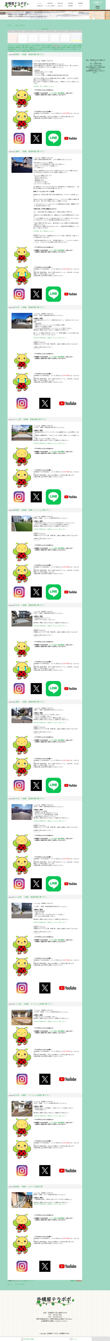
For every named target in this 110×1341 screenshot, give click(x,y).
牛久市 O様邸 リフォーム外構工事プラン (32, 1095)
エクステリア (12, 45)
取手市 (38, 45)
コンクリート (68, 49)
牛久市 (19, 45)
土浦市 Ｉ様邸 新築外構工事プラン (29, 151)
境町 (24, 51)
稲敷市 (32, 47)
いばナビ (20, 49)
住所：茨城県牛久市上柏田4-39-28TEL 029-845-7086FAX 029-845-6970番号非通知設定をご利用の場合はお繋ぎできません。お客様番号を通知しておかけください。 (95, 66)
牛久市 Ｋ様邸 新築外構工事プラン (29, 307)
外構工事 (55, 49)
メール (75, 1339)
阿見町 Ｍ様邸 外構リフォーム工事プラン (32, 510)
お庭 (73, 47)
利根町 (80, 45)
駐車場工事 (12, 49)
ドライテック (47, 49)
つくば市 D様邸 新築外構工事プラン (30, 419)
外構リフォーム (31, 51)
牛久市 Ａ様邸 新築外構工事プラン (29, 798)
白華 (61, 49)
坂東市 (69, 47)
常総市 (63, 47)
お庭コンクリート (15, 51)
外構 (58, 47)
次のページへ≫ (30, 1280)
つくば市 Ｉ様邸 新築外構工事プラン (30, 897)
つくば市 (32, 45)
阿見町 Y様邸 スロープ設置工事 (28, 1187)
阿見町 (49, 45)
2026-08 (45, 29)
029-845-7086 (28, 1339)
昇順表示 (73, 1280)
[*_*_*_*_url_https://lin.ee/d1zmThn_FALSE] (53, 503)
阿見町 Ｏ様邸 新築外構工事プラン (29, 54)
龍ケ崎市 (25, 45)
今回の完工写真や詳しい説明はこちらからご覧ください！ (50, 337)
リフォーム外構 (40, 47)
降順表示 (79, 1280)
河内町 (48, 47)
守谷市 (44, 45)
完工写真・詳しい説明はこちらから (44, 86)
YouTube (78, 47)
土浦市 (74, 45)
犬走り (26, 49)
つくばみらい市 (66, 45)
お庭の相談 (24, 47)
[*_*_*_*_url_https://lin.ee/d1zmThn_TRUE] (53, 145)
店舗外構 (32, 49)
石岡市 (54, 47)
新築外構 (11, 47)
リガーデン (56, 45)
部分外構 (39, 49)
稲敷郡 (18, 47)
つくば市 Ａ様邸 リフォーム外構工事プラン (33, 1004)
